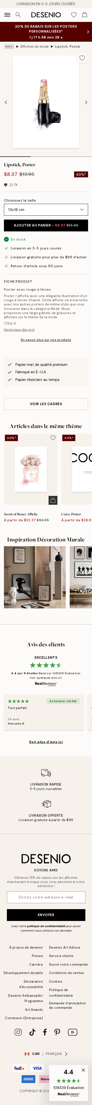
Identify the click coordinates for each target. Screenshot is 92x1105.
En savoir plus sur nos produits (46, 340)
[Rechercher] (18, 15)
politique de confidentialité (46, 926)
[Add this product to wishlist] (82, 57)
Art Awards (34, 1010)
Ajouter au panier (46, 225)
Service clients (61, 956)
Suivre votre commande (68, 964)
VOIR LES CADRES (46, 404)
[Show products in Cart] (84, 15)
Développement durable (23, 973)
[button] (68, 1083)
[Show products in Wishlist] (73, 15)
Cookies (56, 981)
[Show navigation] (7, 15)
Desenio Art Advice (64, 947)
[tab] (15, 155)
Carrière (36, 964)
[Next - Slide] (86, 102)
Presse (37, 956)
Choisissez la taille (20, 200)
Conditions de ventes (66, 973)
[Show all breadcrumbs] (9, 46)
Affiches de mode (34, 46)
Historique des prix (19, 330)
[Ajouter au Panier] (53, 500)
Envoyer (46, 915)
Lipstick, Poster (68, 46)
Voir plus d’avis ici (46, 742)
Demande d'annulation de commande (67, 1005)
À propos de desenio (26, 947)
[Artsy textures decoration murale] (35, 577)
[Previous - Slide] (6, 102)
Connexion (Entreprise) (24, 1018)
